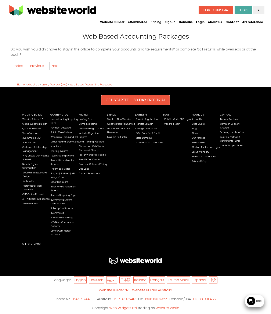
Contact (232, 22)
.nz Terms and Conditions (149, 142)
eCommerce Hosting (62, 217)
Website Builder (112, 22)
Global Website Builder (34, 124)
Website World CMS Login (177, 119)
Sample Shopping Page (63, 195)
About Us (215, 22)
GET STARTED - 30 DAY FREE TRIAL (135, 100)
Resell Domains (144, 138)
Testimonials (198, 142)
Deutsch (96, 280)
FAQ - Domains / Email (148, 133)
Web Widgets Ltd (123, 308)
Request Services (229, 119)
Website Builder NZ (32, 119)
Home (21, 84)
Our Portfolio (198, 138)
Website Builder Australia (152, 290)
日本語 (125, 280)
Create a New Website (119, 119)
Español (199, 280)
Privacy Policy (199, 161)
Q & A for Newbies (31, 128)
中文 (213, 280)
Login (200, 22)
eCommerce (137, 22)
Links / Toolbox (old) (54, 84)
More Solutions (30, 203)
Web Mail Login (172, 124)
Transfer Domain (144, 124)
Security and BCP (201, 152)
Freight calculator (60, 168)
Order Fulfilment (59, 182)
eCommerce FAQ (31, 138)
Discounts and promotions (65, 141)
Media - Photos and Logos (206, 147)
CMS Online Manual (33, 194)
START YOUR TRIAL (216, 10)
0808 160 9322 (155, 299)
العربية (111, 280)
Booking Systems (59, 151)
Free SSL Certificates (89, 159)
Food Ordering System (62, 155)
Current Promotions (89, 173)
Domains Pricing (88, 124)
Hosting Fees (85, 119)
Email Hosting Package (91, 141)
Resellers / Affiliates (117, 137)
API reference (252, 22)
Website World (167, 308)
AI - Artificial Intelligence (36, 199)
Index (18, 65)
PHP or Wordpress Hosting (92, 154)
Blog (194, 128)
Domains (186, 22)
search (258, 10)
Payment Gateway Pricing (93, 164)
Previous (37, 65)
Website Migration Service (121, 124)
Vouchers (56, 146)
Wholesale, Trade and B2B (64, 137)
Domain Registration (147, 119)
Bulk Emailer (29, 142)
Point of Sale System (61, 132)
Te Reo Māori (178, 280)
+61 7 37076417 (124, 299)
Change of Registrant (147, 128)
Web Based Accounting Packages (91, 84)
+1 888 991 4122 (204, 299)
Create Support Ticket (231, 145)
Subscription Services (62, 208)
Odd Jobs (84, 168)
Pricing (156, 22)
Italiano (140, 280)
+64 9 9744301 (82, 299)
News (195, 133)
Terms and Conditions (204, 156)
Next (55, 65)
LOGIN (243, 10)
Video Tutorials (30, 133)
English (80, 280)
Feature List (28, 181)
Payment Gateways (61, 127)
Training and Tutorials (232, 132)
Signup (170, 22)
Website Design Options (91, 128)
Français (157, 280)
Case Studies (198, 124)
